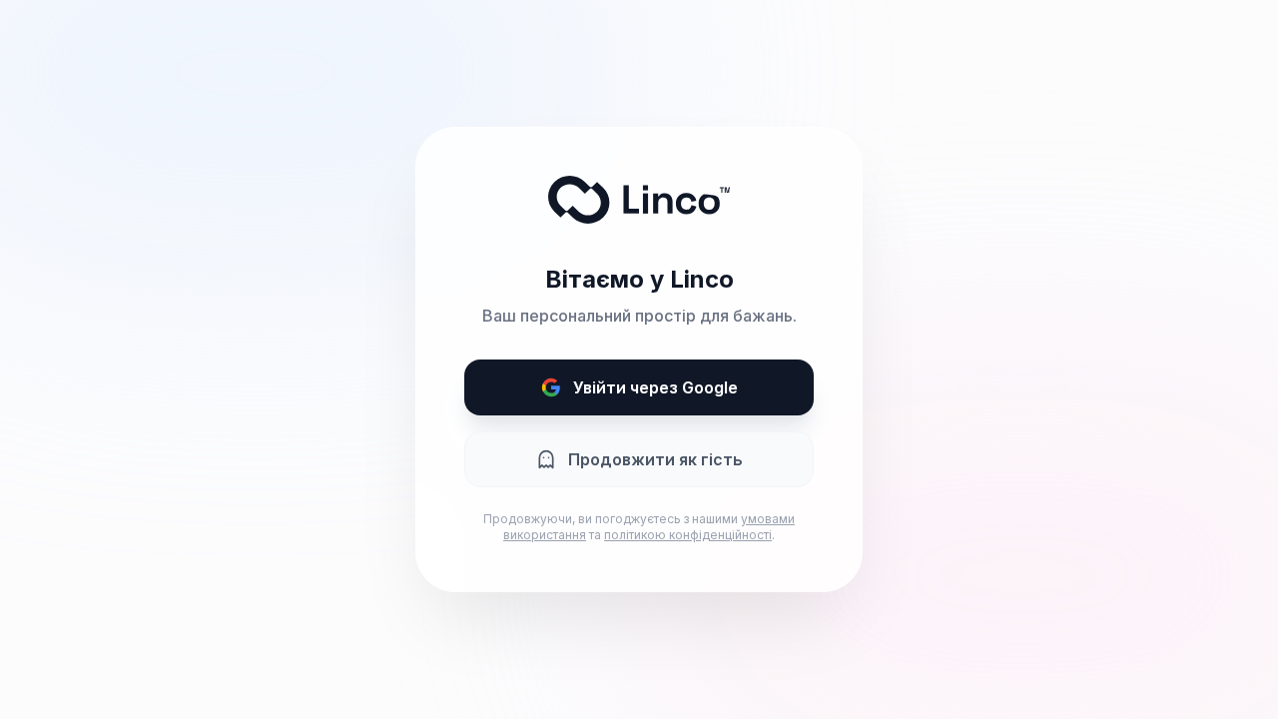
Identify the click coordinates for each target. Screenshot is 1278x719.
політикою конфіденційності (688, 534)
